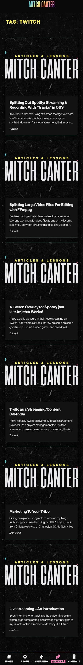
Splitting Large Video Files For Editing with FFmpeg (41, 207)
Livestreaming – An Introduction (36, 608)
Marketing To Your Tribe (29, 511)
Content (13, 630)
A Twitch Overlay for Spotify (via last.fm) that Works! (36, 309)
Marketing (15, 532)
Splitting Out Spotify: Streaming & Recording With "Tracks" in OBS (38, 105)
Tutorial (13, 128)
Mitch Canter (42, 5)
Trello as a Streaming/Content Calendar (35, 411)
